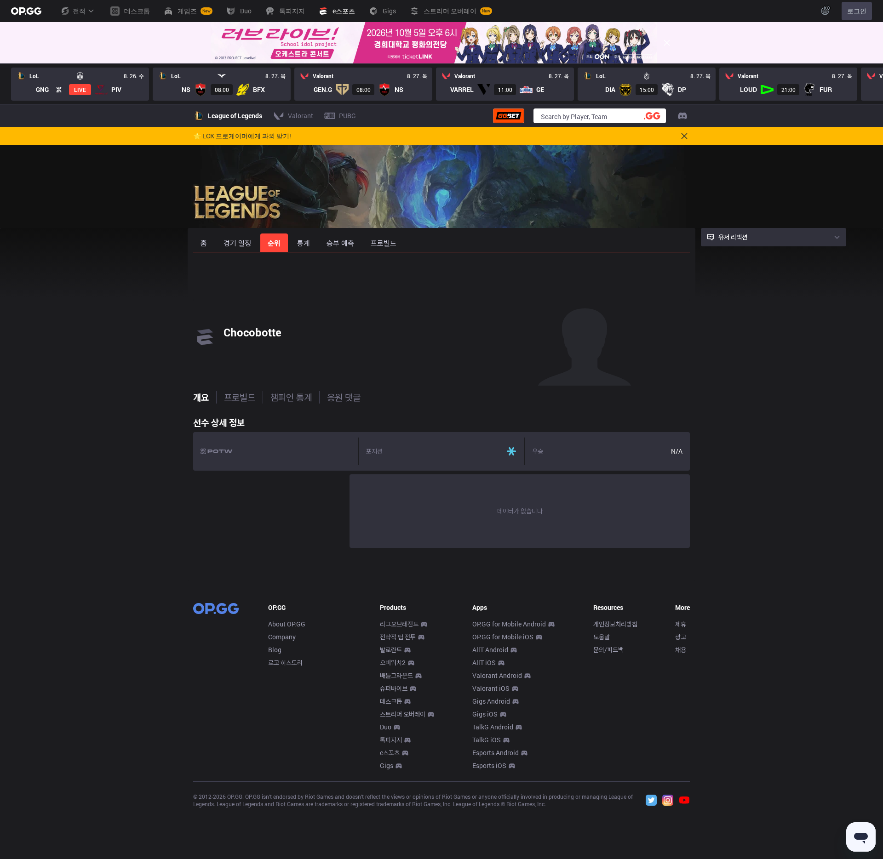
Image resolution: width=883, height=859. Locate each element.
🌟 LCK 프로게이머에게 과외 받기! (242, 136)
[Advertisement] (441, 276)
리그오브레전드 (399, 624)
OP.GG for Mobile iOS (502, 636)
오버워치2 (393, 662)
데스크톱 (391, 701)
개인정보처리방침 (615, 624)
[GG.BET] (508, 115)
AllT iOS (484, 662)
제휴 (680, 624)
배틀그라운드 (396, 675)
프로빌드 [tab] (239, 397)
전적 (79, 10)
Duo (385, 726)
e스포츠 (390, 752)
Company (282, 636)
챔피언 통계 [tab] (291, 397)
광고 (680, 636)
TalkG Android (492, 726)
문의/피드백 (608, 649)
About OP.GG (286, 624)
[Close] (666, 42)
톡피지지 (391, 739)
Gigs (386, 765)
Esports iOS (489, 765)
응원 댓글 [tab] (344, 397)
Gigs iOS (485, 714)
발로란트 (391, 649)
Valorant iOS (491, 688)
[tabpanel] (441, 480)
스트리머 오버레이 (402, 714)
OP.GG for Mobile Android (509, 624)
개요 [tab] (201, 397)
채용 (680, 649)
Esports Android (495, 752)
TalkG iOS (486, 739)
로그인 (856, 10)
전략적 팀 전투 (398, 636)
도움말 (601, 636)
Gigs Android (491, 701)
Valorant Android (497, 675)
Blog (274, 649)
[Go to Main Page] (26, 11)
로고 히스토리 (285, 662)
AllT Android (490, 649)
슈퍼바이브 (393, 688)
